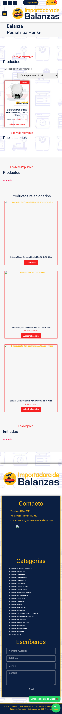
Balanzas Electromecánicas (20, 592)
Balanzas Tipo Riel (16, 631)
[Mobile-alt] (10, 3)
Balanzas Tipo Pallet (17, 625)
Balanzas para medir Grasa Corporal (23, 613)
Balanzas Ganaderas (17, 598)
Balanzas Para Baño (17, 610)
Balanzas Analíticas (17, 571)
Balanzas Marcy (15, 604)
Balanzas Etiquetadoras (18, 595)
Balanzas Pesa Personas (19, 622)
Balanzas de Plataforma (18, 586)
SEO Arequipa (46, 709)
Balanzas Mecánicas (17, 607)
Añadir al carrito (17, 124)
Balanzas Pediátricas (17, 619)
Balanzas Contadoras (17, 580)
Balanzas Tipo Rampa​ (18, 628)
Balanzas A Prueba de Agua (20, 568)
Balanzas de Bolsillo (17, 583)
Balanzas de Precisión (18, 589)
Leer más (31, 262)
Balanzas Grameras (17, 601)
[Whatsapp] (15, 3)
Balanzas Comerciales (18, 577)
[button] (4, 13)
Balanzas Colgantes (17, 574)
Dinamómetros (15, 634)
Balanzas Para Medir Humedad (21, 616)
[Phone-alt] (5, 3)
